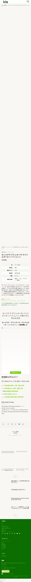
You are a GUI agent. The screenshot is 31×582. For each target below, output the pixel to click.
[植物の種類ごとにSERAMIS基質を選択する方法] (6, 483)
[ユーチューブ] (17, 533)
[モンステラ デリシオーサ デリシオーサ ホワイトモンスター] (8, 443)
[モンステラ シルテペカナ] (22, 443)
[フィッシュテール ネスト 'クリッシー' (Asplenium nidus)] (8, 461)
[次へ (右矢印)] (2, 581)
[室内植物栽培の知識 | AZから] (6, 492)
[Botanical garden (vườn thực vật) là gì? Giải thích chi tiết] (6, 501)
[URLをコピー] (22, 424)
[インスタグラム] (5, 533)
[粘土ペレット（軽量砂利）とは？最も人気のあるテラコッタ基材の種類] (6, 509)
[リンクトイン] (7, 533)
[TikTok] (12, 533)
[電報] (19, 424)
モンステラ (9, 5)
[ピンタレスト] (15, 424)
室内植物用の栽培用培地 (11, 391)
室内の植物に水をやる (11, 394)
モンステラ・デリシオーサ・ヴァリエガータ (13, 300)
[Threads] (20, 533)
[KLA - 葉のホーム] (5, 1)
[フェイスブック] (8, 424)
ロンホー (22, 406)
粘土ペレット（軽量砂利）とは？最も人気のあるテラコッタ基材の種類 (20, 507)
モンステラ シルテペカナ (21, 451)
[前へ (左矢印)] (0, 581)
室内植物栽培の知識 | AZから (18, 489)
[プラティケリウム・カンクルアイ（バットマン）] (22, 461)
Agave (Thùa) (15, 435)
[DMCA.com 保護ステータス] (6, 572)
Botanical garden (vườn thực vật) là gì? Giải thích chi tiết (20, 499)
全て (10, 435)
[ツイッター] (11, 424)
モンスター (7, 299)
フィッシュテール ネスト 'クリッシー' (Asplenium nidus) (8, 469)
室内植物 (5, 5)
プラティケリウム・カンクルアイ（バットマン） (22, 469)
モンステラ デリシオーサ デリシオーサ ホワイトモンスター (8, 452)
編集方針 (9, 409)
